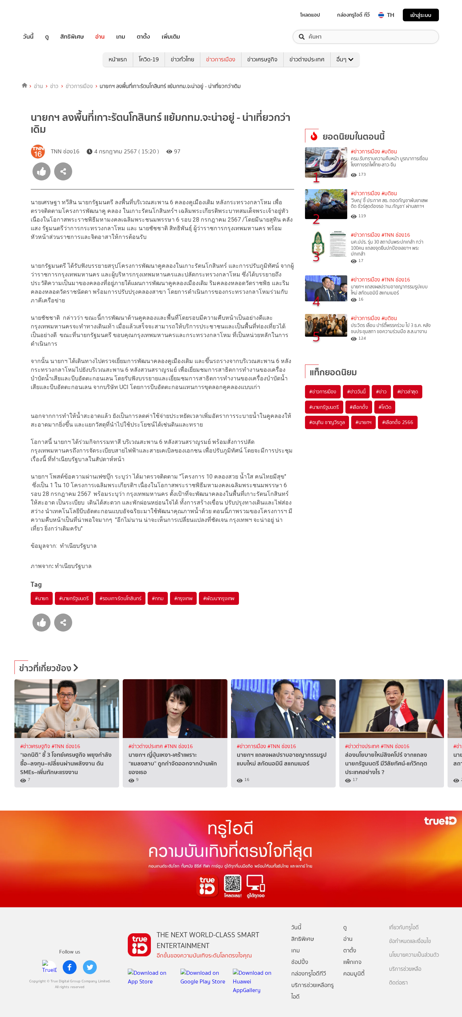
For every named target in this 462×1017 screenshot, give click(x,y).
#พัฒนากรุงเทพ (219, 598)
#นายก (41, 598)
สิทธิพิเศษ (72, 36)
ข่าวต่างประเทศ (306, 59)
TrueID (44, 15)
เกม (120, 36)
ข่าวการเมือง (220, 59)
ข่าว (54, 86)
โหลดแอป (310, 14)
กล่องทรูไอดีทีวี (308, 973)
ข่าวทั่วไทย (182, 59)
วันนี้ (28, 36)
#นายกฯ (363, 422)
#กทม (157, 598)
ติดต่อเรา (398, 983)
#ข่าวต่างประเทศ (146, 746)
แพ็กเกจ (352, 962)
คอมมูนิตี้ (354, 973)
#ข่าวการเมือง (365, 152)
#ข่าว (381, 391)
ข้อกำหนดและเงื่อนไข (410, 941)
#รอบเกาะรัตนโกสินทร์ (120, 598)
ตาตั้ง (143, 36)
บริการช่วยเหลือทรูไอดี (312, 991)
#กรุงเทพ (183, 598)
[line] (49, 967)
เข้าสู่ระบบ (420, 15)
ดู (47, 36)
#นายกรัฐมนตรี (74, 598)
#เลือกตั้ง (359, 407)
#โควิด (385, 407)
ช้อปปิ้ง (299, 962)
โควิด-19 (149, 59)
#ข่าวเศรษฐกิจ (36, 746)
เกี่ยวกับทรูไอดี (404, 927)
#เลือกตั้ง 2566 (397, 422)
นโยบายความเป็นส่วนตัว (414, 955)
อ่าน (100, 36)
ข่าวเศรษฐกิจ (262, 59)
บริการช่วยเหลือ (405, 969)
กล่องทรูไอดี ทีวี (353, 14)
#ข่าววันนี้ (356, 391)
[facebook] (69, 967)
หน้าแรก (118, 59)
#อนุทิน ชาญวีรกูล (327, 422)
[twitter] (90, 967)
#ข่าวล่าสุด (407, 391)
